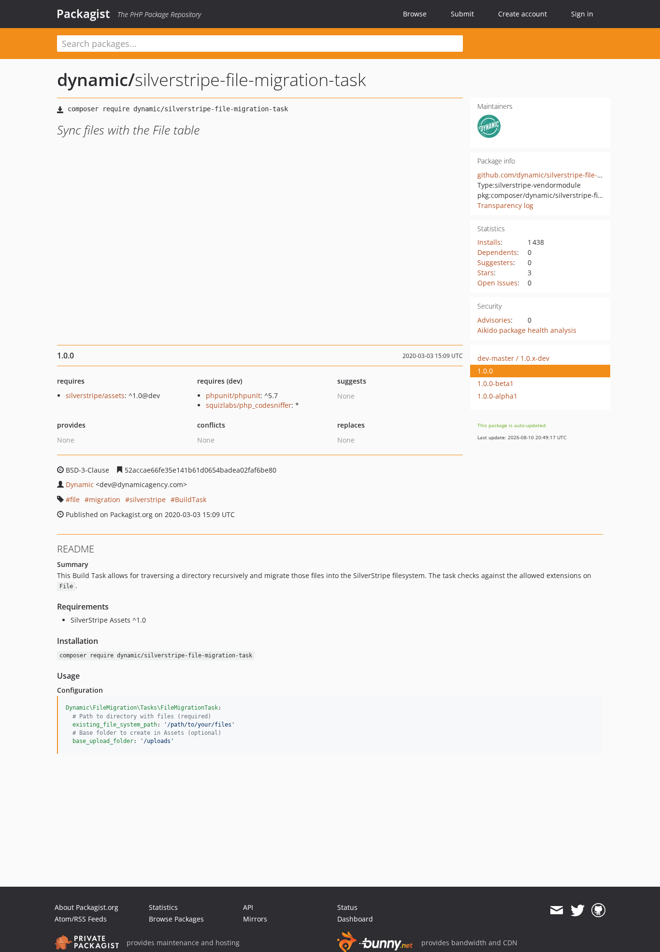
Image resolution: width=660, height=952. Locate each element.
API (248, 907)
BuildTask (190, 499)
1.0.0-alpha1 (497, 396)
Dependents (497, 252)
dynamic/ (96, 79)
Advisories (494, 320)
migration (104, 499)
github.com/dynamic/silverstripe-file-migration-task (560, 174)
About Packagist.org (86, 907)
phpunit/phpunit (233, 395)
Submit (462, 13)
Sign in (582, 13)
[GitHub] (598, 910)
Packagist (83, 13)
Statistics (163, 907)
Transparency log (505, 205)
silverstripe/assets (95, 395)
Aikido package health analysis (526, 330)
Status (347, 907)
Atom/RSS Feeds (81, 918)
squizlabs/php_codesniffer (248, 405)
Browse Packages (176, 918)
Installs (489, 242)
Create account (522, 13)
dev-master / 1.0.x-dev (513, 358)
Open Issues (497, 282)
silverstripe (147, 499)
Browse (415, 13)
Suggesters (495, 262)
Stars (485, 272)
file (75, 499)
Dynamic (80, 484)
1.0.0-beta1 (495, 383)
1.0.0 (485, 370)
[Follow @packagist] (578, 910)
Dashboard (355, 918)
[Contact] (556, 910)
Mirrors (255, 918)
